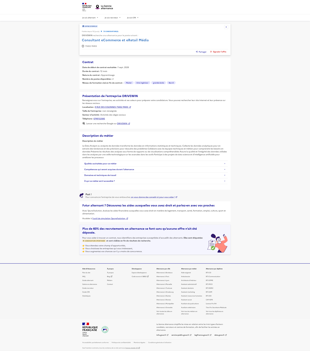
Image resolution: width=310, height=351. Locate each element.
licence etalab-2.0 (131, 348)
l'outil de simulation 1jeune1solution (108, 218)
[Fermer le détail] (226, 27)
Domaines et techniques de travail (100, 175)
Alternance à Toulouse (164, 288)
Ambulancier (185, 276)
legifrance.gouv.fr (201, 335)
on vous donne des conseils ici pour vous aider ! (153, 197)
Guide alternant (87, 280)
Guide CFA (86, 292)
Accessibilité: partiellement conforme (95, 342)
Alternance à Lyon (162, 280)
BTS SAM (209, 292)
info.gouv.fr (161, 335)
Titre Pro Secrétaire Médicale (216, 307)
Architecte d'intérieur (188, 280)
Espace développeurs (139, 272)
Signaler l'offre (219, 51)
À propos (110, 272)
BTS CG (208, 272)
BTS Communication (213, 276)
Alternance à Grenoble (164, 307)
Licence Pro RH (211, 303)
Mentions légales (139, 342)
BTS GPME (209, 280)
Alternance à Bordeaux (164, 272)
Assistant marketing (188, 292)
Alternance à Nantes (163, 296)
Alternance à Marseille (164, 284)
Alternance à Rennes (163, 300)
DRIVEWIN (122, 123)
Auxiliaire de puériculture (190, 303)
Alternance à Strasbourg (165, 292)
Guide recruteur (88, 288)
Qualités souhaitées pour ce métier (100, 163)
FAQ (83, 276)
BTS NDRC (209, 288)
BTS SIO (208, 296)
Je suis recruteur (111, 17)
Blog (108, 276)
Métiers (109, 280)
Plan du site (86, 272)
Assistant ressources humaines (191, 296)
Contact (110, 284)
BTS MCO (209, 284)
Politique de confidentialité (121, 342)
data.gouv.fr (219, 335)
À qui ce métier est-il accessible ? (99, 181)
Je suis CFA (131, 17)
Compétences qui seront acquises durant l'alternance (109, 169)
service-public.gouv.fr (180, 335)
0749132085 (99, 118)
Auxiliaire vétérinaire (188, 307)
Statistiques (86, 296)
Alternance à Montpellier (165, 303)
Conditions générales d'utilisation (159, 342)
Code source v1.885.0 (139, 276)
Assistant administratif (189, 284)
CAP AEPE (209, 300)
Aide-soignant (186, 272)
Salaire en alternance (89, 284)
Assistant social (186, 300)
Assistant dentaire (187, 288)
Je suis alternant (89, 17)
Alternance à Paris (162, 276)
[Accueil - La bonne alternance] (105, 329)
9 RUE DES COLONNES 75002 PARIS (111, 107)
